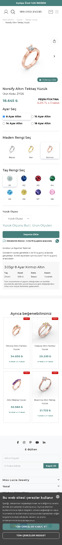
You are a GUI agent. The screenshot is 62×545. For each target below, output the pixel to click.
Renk (33, 273)
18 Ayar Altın (42, 123)
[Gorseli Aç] (31, 57)
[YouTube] (37, 442)
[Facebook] (18, 442)
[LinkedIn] (44, 442)
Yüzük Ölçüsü (10, 211)
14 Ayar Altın (14, 123)
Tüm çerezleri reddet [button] (31, 535)
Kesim (47, 273)
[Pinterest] (30, 442)
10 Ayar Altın (42, 116)
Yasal (6, 486)
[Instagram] (24, 442)
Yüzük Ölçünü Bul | (16, 225)
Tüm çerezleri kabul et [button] (31, 526)
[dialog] (31, 518)
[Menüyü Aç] (56, 12)
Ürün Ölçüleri (42, 225)
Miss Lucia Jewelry (16, 480)
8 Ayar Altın (13, 116)
